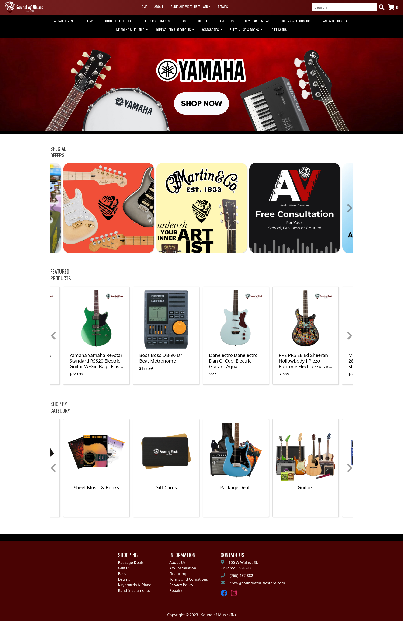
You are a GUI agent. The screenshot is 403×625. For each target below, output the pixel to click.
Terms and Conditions (188, 579)
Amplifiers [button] (227, 20)
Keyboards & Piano (135, 584)
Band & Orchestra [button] (334, 20)
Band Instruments (134, 590)
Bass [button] (184, 20)
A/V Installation (182, 568)
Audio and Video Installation (190, 6)
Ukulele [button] (204, 20)
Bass (122, 573)
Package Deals (131, 562)
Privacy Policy (181, 584)
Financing (177, 573)
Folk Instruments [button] (157, 20)
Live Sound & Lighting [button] (130, 29)
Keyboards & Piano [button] (258, 20)
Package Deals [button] (63, 20)
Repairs (223, 6)
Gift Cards (279, 29)
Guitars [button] (89, 20)
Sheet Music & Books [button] (245, 29)
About (158, 6)
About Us (177, 562)
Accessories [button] (210, 29)
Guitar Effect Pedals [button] (120, 20)
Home (143, 6)
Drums (124, 579)
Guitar (123, 568)
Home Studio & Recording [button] (173, 29)
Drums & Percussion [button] (296, 20)
